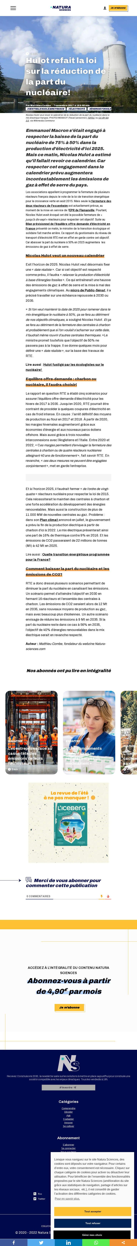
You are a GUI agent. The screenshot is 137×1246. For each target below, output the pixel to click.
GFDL (91, 118)
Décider (68, 1111)
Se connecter (68, 1148)
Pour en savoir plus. (67, 1198)
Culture (129, 746)
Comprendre (68, 1108)
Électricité (77, 109)
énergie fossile (100, 109)
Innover (68, 1122)
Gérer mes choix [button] (92, 1235)
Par (38, 105)
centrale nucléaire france (46, 109)
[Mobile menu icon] (12, 8)
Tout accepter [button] (92, 1211)
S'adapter (15, 741)
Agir (69, 1115)
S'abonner (68, 1144)
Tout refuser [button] (92, 1223)
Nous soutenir (68, 1151)
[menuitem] (46, 1226)
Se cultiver (68, 1126)
